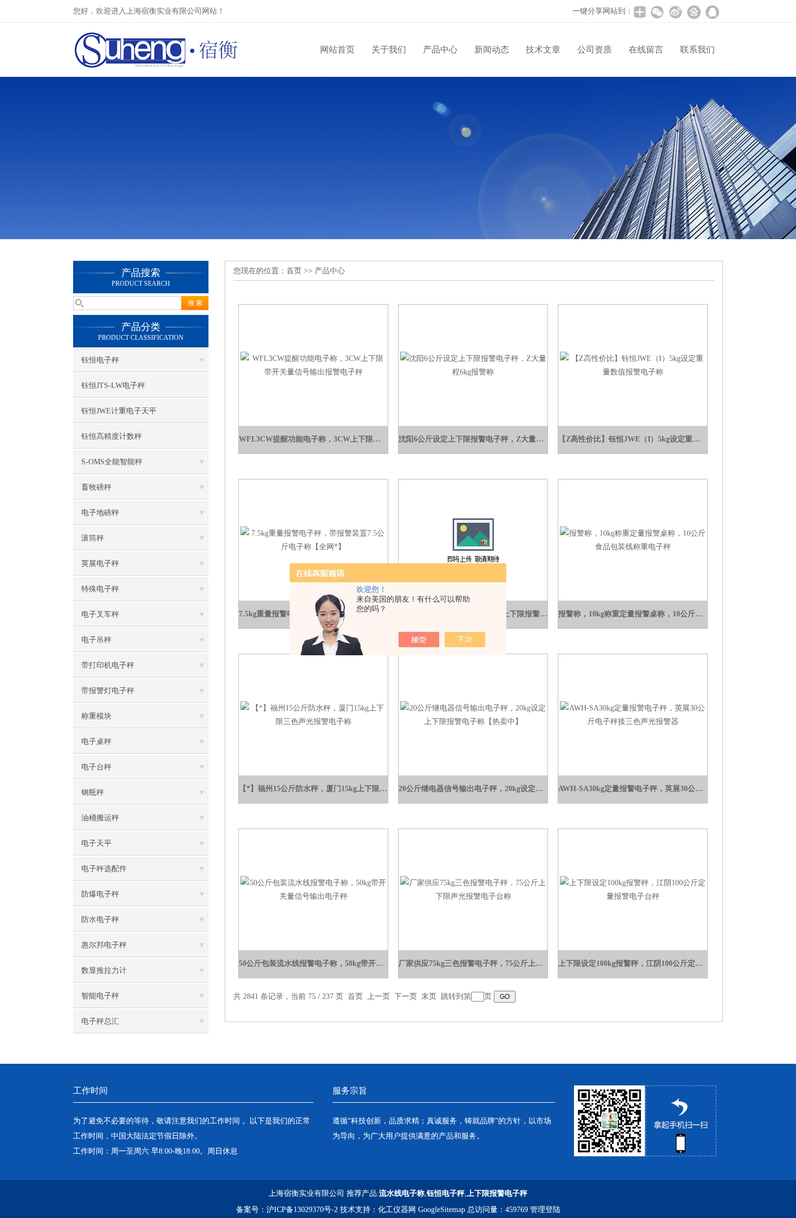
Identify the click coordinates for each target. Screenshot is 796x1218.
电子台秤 (96, 767)
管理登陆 (545, 1210)
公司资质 (594, 49)
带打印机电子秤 (107, 665)
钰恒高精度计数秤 (111, 436)
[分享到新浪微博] (675, 12)
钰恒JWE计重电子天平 (118, 411)
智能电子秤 (100, 996)
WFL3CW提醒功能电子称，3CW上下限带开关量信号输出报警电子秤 (313, 439)
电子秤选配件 (104, 869)
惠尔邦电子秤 (104, 945)
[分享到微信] (656, 12)
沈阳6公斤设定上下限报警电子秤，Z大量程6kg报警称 (473, 439)
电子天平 (96, 843)
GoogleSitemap (441, 1210)
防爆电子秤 (100, 894)
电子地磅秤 (100, 513)
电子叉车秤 (100, 614)
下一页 (405, 996)
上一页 (378, 996)
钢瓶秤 (92, 792)
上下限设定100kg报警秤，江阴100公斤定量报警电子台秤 (632, 963)
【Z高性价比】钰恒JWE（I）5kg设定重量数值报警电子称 (632, 439)
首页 (294, 271)
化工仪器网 (397, 1210)
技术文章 (543, 49)
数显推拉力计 (104, 970)
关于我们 (388, 49)
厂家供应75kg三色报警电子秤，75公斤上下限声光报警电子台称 (473, 963)
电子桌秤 (96, 742)
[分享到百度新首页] (693, 12)
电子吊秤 (96, 640)
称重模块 (96, 716)
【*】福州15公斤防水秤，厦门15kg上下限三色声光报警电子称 (313, 789)
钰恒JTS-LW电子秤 (113, 385)
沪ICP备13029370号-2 (302, 1210)
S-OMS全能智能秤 (111, 462)
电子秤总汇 (100, 1021)
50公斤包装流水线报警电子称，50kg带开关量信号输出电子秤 (313, 963)
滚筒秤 (92, 538)
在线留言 (646, 49)
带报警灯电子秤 (107, 691)
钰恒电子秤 (100, 360)
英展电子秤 (100, 563)
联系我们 (697, 49)
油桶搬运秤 (100, 818)
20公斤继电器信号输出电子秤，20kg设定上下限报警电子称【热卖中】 (473, 789)
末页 (428, 996)
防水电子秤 (100, 920)
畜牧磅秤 (96, 487)
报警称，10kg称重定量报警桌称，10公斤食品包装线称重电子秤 (632, 614)
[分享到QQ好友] (712, 12)
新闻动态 (491, 49)
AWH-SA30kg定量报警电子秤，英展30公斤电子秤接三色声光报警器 (632, 789)
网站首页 (337, 49)
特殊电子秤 (100, 589)
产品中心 (440, 49)
